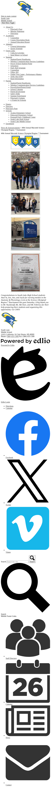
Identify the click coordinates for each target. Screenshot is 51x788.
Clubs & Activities (17, 53)
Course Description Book (20, 40)
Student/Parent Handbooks (20, 59)
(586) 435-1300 (13, 336)
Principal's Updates (17, 98)
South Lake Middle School (20, 121)
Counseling (14, 38)
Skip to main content (8, 16)
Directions (14, 34)
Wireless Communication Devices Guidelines (27, 61)
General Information (18, 46)
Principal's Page (16, 29)
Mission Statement (17, 31)
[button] (9, 27)
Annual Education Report (20, 42)
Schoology (14, 66)
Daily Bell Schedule (18, 68)
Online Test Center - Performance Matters (26, 74)
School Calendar (16, 89)
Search (3, 562)
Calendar (9, 408)
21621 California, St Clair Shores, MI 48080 (17, 334)
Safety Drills (15, 94)
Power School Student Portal (21, 64)
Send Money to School (19, 55)
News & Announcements (10, 128)
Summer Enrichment (18, 96)
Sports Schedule (16, 49)
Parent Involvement (17, 92)
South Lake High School (19, 119)
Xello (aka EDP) (16, 77)
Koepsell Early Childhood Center (22, 117)
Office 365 (14, 72)
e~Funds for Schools (18, 100)
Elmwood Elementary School (21, 115)
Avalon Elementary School (20, 113)
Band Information (17, 79)
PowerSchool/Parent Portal (20, 87)
